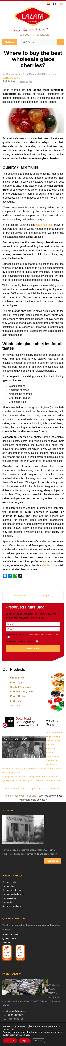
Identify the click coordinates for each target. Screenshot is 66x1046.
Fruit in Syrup (17, 682)
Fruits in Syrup (9, 886)
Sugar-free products (11, 906)
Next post (46, 595)
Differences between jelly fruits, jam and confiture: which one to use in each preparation (31, 768)
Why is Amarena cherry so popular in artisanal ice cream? (31, 788)
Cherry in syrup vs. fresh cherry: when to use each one (30, 776)
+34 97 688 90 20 (14, 1015)
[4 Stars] (11, 81)
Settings (38, 1041)
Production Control (11, 934)
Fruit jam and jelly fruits (13, 894)
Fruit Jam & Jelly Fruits (21, 691)
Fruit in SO (16, 701)
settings (25, 1035)
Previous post (20, 595)
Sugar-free (15, 705)
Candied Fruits (9, 882)
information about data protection (43, 634)
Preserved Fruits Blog (24, 795)
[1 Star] (3, 81)
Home (7, 795)
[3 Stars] (9, 81)
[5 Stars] (14, 81)
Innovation (7, 942)
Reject (24, 1041)
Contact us (48, 565)
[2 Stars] (6, 81)
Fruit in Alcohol (17, 696)
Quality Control (9, 938)
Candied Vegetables (20, 687)
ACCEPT (10, 1041)
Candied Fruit (17, 677)
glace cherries (44, 224)
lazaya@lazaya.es (17, 1011)
